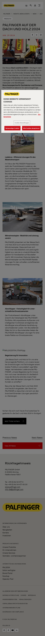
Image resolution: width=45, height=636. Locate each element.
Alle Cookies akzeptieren (31, 128)
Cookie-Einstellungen (22, 122)
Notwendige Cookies (12, 128)
